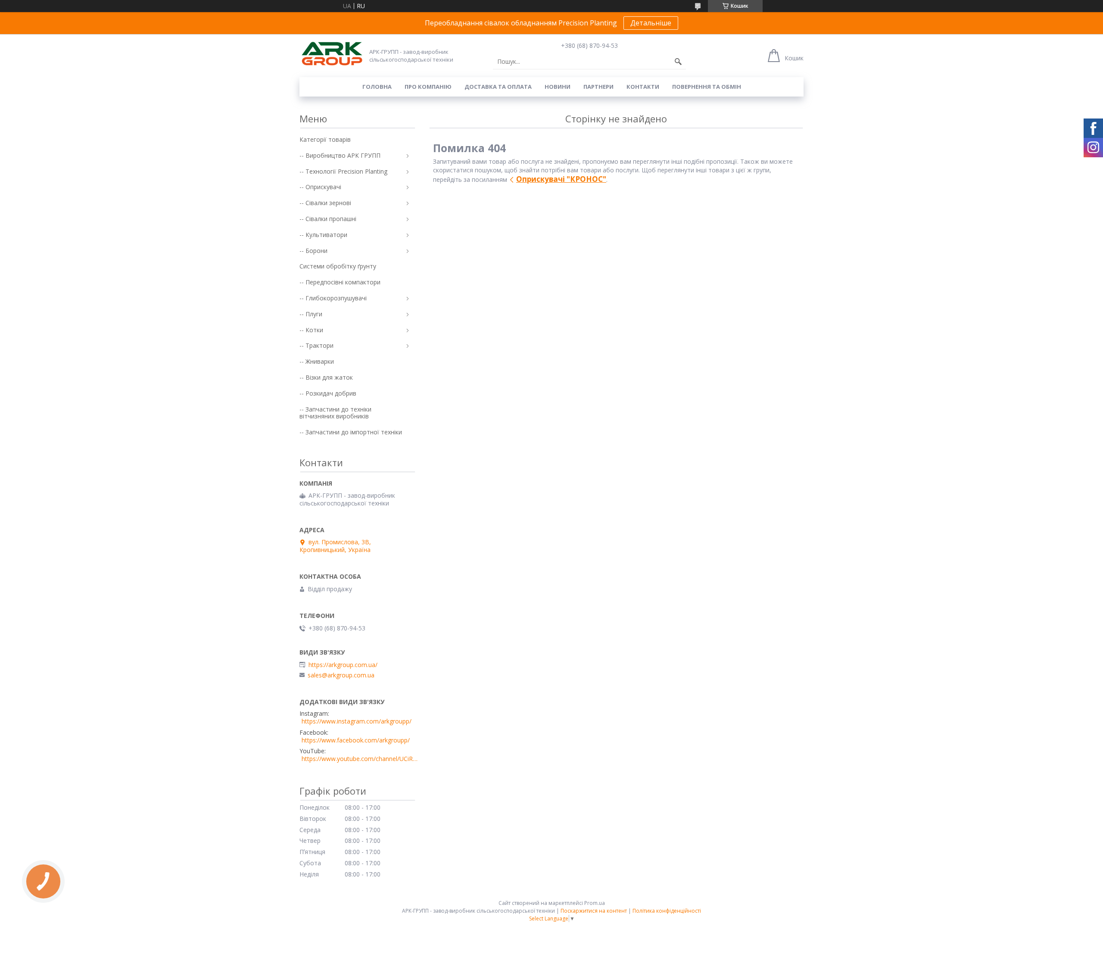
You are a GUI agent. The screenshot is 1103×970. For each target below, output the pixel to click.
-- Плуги (310, 314)
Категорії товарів (325, 139)
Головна (377, 86)
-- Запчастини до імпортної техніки (350, 432)
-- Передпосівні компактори (339, 282)
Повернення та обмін (706, 86)
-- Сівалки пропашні (327, 219)
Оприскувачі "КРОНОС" (561, 179)
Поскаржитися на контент (594, 910)
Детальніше (650, 23)
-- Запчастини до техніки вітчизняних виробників (335, 413)
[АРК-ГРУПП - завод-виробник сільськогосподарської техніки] (331, 54)
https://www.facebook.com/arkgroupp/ (356, 740)
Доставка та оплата (498, 86)
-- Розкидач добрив (327, 393)
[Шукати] (678, 61)
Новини (557, 86)
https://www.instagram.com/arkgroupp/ (356, 721)
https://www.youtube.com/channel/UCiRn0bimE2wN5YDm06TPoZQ (360, 759)
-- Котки (311, 330)
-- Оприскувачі (320, 187)
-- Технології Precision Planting (343, 171)
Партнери (598, 86)
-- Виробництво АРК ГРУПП (339, 155)
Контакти (642, 86)
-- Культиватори (323, 235)
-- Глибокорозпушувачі (333, 298)
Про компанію (428, 86)
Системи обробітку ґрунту (337, 266)
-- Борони (313, 250)
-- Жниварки (316, 361)
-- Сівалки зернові (325, 203)
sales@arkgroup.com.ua (341, 675)
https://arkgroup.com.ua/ (342, 665)
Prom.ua (594, 903)
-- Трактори (316, 345)
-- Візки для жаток (326, 377)
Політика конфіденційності (667, 910)
